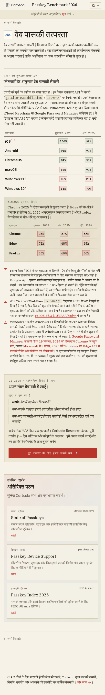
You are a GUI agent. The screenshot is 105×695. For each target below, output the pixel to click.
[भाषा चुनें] (95, 5)
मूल (64, 14)
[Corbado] (15, 5)
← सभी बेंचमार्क (12, 23)
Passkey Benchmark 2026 (54, 5)
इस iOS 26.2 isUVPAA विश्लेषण (55, 315)
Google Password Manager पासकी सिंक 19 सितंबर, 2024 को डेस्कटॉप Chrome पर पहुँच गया (54, 341)
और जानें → (84, 682)
